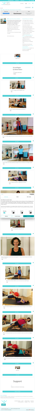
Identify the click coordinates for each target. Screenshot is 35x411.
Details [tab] (17, 196)
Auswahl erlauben (17, 216)
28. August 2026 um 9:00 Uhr (27, 20)
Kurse (29, 3)
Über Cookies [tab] (29, 196)
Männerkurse (22, 0)
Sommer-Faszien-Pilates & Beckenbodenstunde (27, 47)
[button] (32, 7)
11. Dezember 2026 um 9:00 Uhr (28, 23)
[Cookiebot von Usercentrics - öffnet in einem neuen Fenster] (30, 194)
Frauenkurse (17, 0)
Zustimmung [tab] (6, 196)
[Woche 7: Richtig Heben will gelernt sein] (33, 233)
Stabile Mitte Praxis (10, 0)
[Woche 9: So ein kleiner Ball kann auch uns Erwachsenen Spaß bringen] (33, 285)
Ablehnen (6, 216)
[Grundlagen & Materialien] (33, 77)
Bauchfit (1, 8)
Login (26, 3)
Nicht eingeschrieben (6, 13)
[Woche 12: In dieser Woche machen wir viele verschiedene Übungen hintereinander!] (33, 362)
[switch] (13, 212)
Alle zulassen (29, 216)
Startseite (21, 3)
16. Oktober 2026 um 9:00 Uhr (28, 21)
